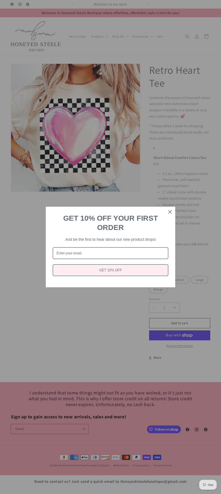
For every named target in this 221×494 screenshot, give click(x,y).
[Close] (170, 212)
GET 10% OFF (110, 270)
